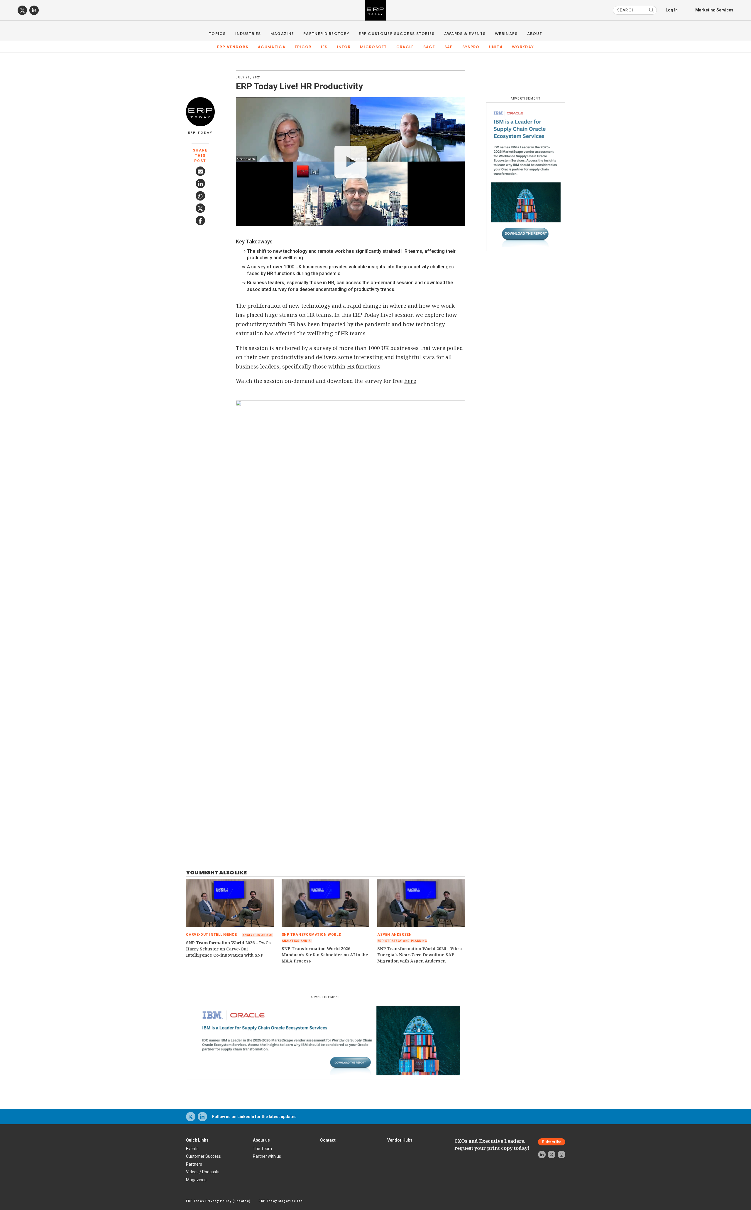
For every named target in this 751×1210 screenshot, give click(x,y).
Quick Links (197, 1140)
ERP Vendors (232, 47)
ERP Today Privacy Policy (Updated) (218, 1201)
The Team (262, 1148)
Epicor (303, 47)
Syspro (471, 47)
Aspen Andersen (394, 935)
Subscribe (551, 1142)
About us (261, 1140)
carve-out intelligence (211, 935)
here (410, 380)
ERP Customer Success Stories (396, 33)
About (534, 33)
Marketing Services (714, 10)
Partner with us (267, 1156)
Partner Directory (326, 33)
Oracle (405, 47)
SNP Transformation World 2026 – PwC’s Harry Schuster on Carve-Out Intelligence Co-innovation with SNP (229, 949)
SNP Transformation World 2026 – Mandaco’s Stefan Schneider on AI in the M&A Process (325, 955)
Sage (429, 47)
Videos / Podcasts (202, 1171)
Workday (523, 47)
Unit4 (496, 47)
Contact (328, 1140)
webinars (506, 33)
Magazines (196, 1179)
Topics (217, 33)
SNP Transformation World (311, 935)
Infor (344, 47)
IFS (324, 47)
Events (192, 1148)
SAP (448, 47)
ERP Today (200, 132)
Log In (672, 10)
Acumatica (271, 47)
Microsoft (373, 47)
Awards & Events (465, 33)
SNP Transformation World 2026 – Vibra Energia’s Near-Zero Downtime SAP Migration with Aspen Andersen (419, 955)
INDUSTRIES (248, 33)
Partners (194, 1164)
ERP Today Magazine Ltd (281, 1201)
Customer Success (203, 1156)
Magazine (282, 33)
